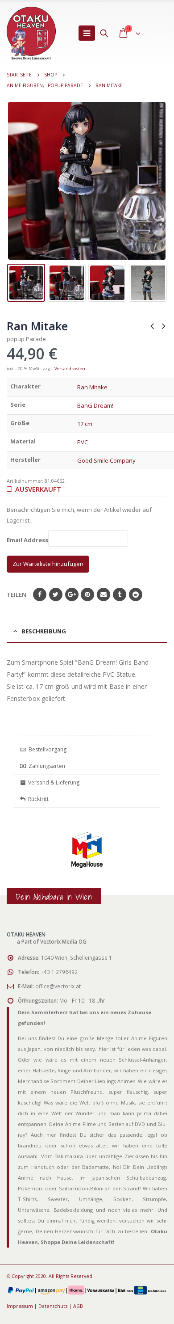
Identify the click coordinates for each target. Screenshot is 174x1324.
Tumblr (119, 594)
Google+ (72, 594)
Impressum (20, 1306)
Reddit (135, 594)
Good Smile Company (106, 460)
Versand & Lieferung (52, 782)
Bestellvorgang (46, 749)
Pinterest (87, 594)
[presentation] (13, 181)
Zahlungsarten (47, 766)
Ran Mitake (92, 387)
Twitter (55, 594)
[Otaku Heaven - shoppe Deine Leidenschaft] (31, 33)
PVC (82, 442)
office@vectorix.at (58, 986)
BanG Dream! (95, 405)
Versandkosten (69, 368)
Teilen (16, 594)
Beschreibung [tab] (43, 631)
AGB (78, 1306)
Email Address (27, 540)
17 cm (84, 424)
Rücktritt (37, 799)
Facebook (39, 594)
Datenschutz (53, 1306)
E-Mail (103, 594)
